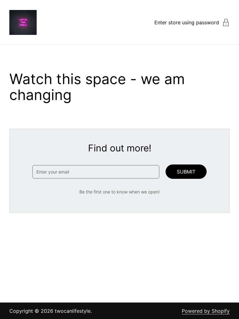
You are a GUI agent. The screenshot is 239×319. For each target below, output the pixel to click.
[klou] (23, 22)
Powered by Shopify (206, 311)
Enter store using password (186, 22)
